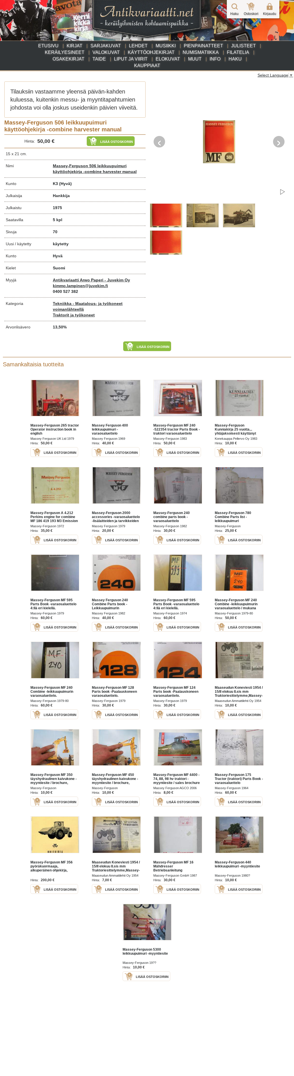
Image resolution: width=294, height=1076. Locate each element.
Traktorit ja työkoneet (74, 315)
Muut (195, 59)
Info (215, 59)
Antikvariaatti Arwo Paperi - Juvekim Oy (91, 280)
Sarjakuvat (105, 45)
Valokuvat (106, 52)
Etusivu (48, 45)
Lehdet (138, 45)
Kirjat (74, 45)
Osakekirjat (68, 59)
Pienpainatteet (203, 45)
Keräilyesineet (64, 52)
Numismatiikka (201, 52)
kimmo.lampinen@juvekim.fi (80, 285)
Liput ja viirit (131, 59)
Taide (99, 59)
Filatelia (238, 52)
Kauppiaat (147, 65)
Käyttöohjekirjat (151, 52)
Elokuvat (168, 59)
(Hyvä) (65, 183)
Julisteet (243, 45)
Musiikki (166, 45)
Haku (235, 59)
